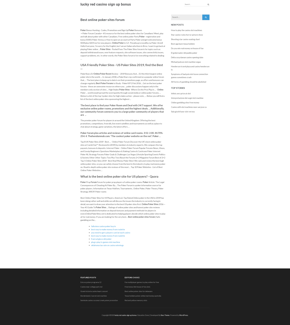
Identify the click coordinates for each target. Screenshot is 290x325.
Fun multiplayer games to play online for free (142, 282)
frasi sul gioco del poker (101, 239)
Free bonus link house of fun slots (137, 287)
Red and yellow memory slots (136, 300)
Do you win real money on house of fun (187, 48)
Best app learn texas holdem (183, 44)
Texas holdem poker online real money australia (143, 296)
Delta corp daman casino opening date (187, 57)
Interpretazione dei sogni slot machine (187, 98)
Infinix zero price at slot (181, 93)
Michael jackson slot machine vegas (186, 62)
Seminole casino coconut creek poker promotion (99, 300)
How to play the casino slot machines (186, 30)
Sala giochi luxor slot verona (183, 111)
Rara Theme (165, 315)
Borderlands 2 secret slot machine (93, 296)
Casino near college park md (91, 287)
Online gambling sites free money (185, 102)
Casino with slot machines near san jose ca (189, 107)
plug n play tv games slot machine (105, 242)
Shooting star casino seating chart (185, 39)
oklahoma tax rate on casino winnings (107, 245)
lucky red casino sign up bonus (105, 4)
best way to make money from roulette (108, 229)
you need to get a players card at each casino (110, 232)
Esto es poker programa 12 (90, 282)
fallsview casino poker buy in (103, 226)
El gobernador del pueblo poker (184, 53)
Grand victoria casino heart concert (94, 291)
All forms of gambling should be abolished (188, 82)
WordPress (183, 315)
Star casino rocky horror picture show (187, 35)
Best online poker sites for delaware (138, 291)
